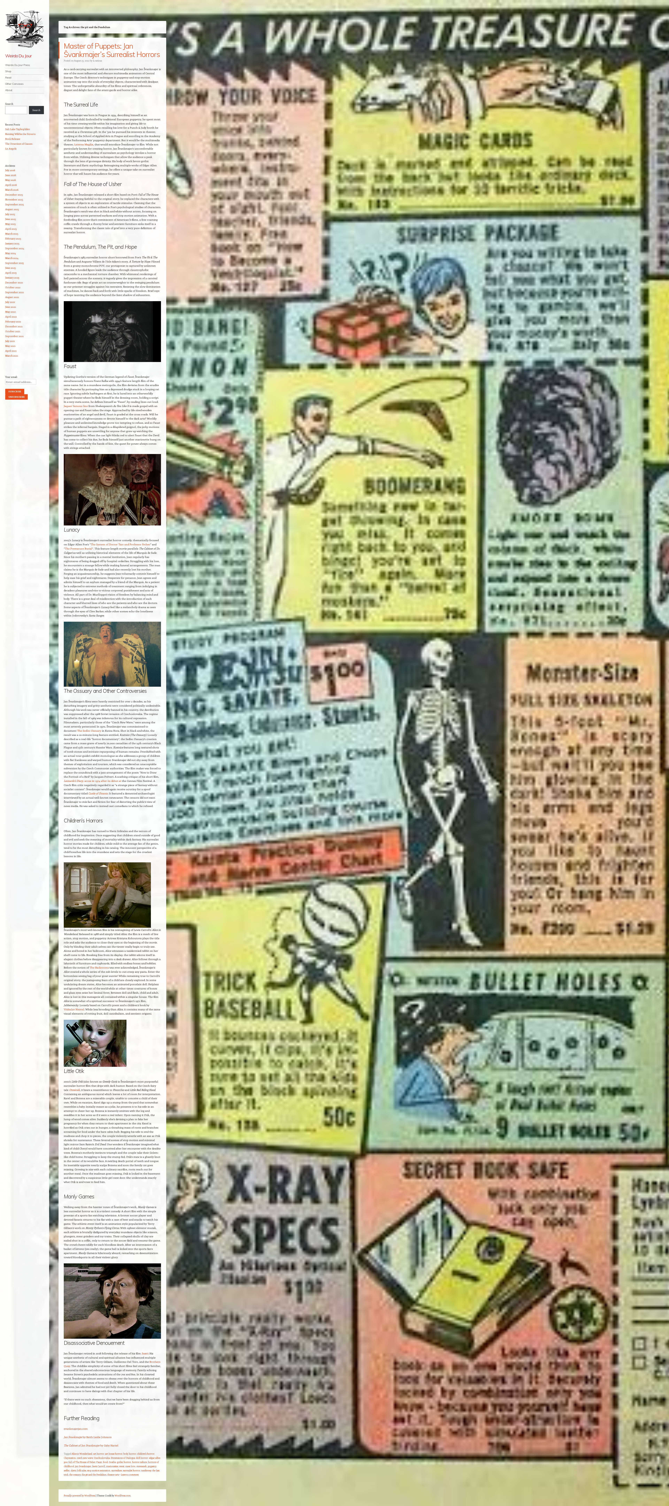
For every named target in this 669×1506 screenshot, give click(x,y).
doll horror (142, 1457)
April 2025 (11, 228)
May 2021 (10, 346)
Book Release (12, 138)
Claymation (70, 1457)
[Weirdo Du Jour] (24, 28)
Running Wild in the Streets (20, 134)
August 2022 (12, 297)
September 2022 (14, 292)
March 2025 (11, 233)
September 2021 (14, 336)
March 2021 (11, 355)
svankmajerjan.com (76, 1428)
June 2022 (10, 306)
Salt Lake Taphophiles (17, 129)
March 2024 (11, 258)
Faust (99, 1462)
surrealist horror (131, 1470)
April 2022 (11, 316)
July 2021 (10, 341)
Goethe (112, 1462)
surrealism (116, 1470)
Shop (8, 71)
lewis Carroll (98, 1466)
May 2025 (10, 224)
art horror (98, 1453)
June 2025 (10, 219)
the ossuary (75, 1474)
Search (9, 103)
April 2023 (11, 272)
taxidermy (146, 1470)
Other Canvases (14, 83)
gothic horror (124, 1462)
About (8, 90)
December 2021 (14, 326)
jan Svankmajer (83, 1466)
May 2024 (10, 253)
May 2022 (10, 311)
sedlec (67, 1470)
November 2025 (14, 199)
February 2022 (13, 321)
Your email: (11, 377)
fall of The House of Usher (81, 1462)
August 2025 (12, 209)
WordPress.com (122, 1495)
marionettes (112, 1466)
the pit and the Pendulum (94, 1474)
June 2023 (10, 267)
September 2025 (14, 204)
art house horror (113, 1453)
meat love (130, 1466)
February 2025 (13, 238)
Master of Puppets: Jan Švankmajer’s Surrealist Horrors (112, 50)
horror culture (139, 1462)
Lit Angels (11, 148)
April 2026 (11, 184)
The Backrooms (99, 967)
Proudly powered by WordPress (79, 1495)
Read (8, 77)
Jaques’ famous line (76, 406)
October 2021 (12, 331)
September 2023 (14, 263)
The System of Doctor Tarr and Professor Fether (120, 544)
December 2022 (14, 282)
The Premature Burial (78, 548)
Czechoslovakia (102, 1457)
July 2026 (10, 170)
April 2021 (11, 350)
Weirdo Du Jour (18, 55)
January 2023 (12, 277)
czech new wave (85, 1457)
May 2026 (10, 180)
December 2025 (14, 194)
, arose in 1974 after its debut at (102, 781)
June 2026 (10, 175)
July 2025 (10, 214)
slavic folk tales (78, 1470)
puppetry (152, 1466)
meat (121, 1466)
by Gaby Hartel (109, 1445)
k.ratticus (97, 60)
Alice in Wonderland (82, 1453)
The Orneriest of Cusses (18, 143)
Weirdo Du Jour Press (17, 65)
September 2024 (14, 248)
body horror (129, 1453)
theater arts (113, 1474)
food (105, 1462)
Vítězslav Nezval (74, 1009)
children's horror (145, 1453)
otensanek (141, 1466)
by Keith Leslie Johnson (97, 1437)
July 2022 (10, 302)
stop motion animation (98, 1470)
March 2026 (11, 189)
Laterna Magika (83, 144)
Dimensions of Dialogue (123, 1457)
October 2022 (12, 287)
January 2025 (12, 243)
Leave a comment (130, 1474)
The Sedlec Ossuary (88, 730)
